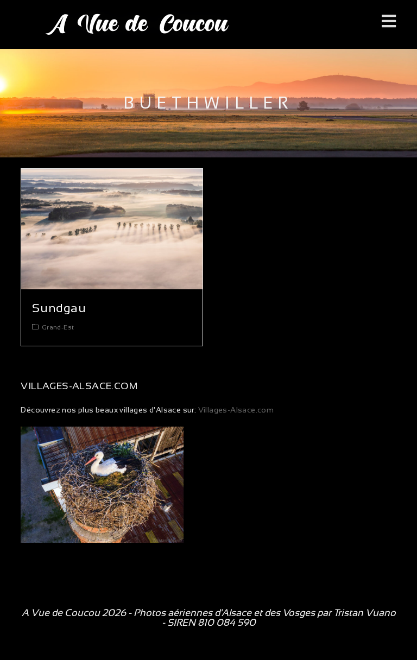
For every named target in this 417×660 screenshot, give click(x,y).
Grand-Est (58, 327)
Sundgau (59, 308)
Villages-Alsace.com (235, 409)
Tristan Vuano (364, 612)
